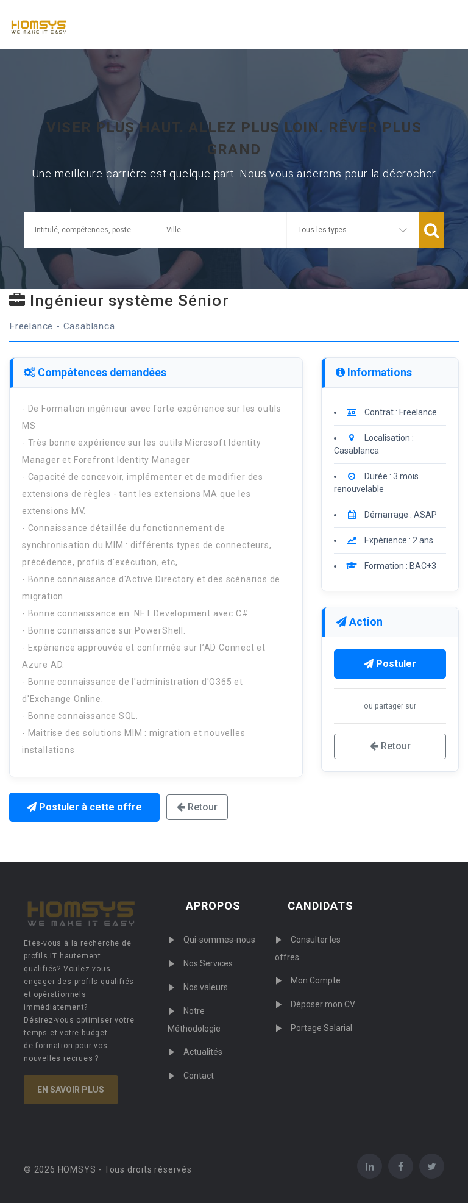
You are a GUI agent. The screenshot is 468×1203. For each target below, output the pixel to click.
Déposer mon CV (323, 1004)
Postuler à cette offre (89, 807)
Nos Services (208, 963)
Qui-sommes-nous (219, 939)
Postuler (395, 663)
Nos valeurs (205, 987)
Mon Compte (316, 980)
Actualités (202, 1052)
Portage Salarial (321, 1028)
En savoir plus (70, 1089)
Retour (201, 807)
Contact (198, 1075)
